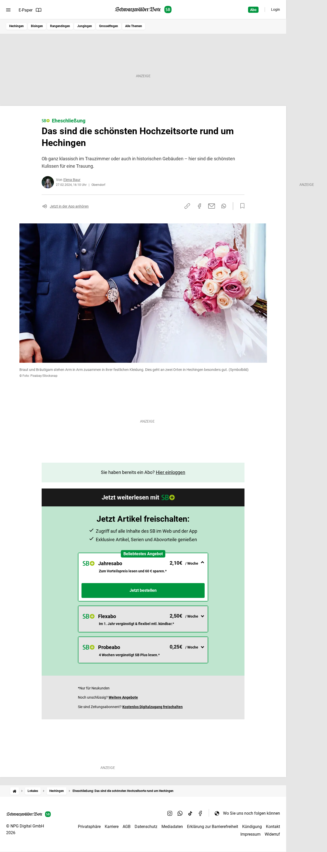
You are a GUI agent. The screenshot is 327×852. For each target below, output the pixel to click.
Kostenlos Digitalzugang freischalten (152, 707)
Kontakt (273, 826)
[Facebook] (200, 813)
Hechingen (16, 26)
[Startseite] (14, 791)
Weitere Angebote (123, 697)
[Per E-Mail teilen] (212, 206)
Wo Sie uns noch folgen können (251, 813)
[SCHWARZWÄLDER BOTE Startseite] (143, 9)
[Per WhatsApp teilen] (224, 206)
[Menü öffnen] (8, 10)
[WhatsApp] (180, 813)
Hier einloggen (170, 472)
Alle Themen (133, 26)
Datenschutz (146, 826)
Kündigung (252, 826)
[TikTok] (190, 813)
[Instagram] (170, 813)
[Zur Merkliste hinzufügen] (240, 206)
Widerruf (272, 834)
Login (275, 9)
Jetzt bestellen (143, 590)
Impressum (250, 834)
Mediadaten (172, 826)
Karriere (112, 826)
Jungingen (84, 26)
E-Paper (25, 10)
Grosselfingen (108, 26)
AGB (127, 826)
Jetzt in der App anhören (69, 206)
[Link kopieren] (187, 206)
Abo (253, 10)
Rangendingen (60, 26)
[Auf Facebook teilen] (199, 206)
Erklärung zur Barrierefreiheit (212, 826)
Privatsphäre (89, 826)
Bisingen (37, 26)
